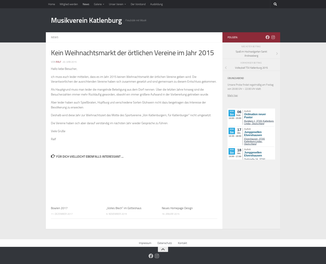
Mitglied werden (69, 4)
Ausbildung (156, 4)
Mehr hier (233, 95)
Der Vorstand (138, 4)
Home (51, 4)
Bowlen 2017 (59, 208)
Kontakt (182, 243)
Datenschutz (164, 243)
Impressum (145, 243)
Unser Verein (116, 4)
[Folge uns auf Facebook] (268, 37)
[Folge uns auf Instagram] (273, 37)
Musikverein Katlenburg (86, 20)
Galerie (98, 4)
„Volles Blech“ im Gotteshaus (123, 208)
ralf (58, 61)
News (86, 4)
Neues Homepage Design (177, 208)
